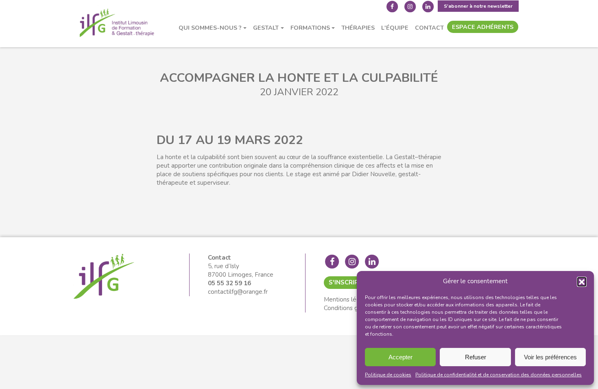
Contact (429, 28)
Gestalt (266, 28)
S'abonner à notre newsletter (478, 6)
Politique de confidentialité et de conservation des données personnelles (498, 375)
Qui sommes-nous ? (210, 28)
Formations (310, 28)
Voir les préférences (550, 357)
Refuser (475, 357)
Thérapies (358, 28)
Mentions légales (347, 299)
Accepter (400, 357)
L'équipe (394, 28)
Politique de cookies (388, 375)
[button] (582, 282)
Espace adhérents (482, 27)
